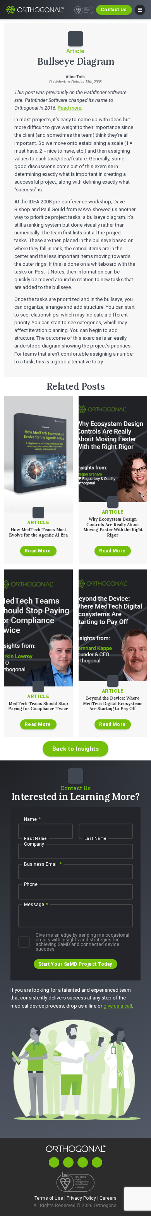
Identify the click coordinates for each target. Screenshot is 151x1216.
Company (34, 844)
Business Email (43, 864)
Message (36, 904)
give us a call (117, 1006)
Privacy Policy (82, 1198)
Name (32, 819)
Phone (31, 884)
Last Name (95, 839)
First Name (35, 839)
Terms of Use (49, 1198)
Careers (108, 1198)
